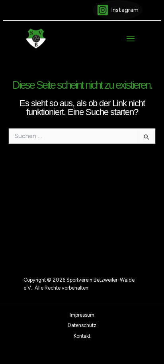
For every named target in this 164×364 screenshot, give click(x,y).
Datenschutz (82, 325)
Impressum (82, 315)
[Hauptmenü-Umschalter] (130, 38)
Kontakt (82, 336)
